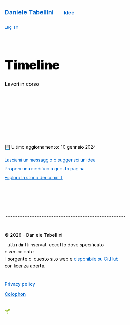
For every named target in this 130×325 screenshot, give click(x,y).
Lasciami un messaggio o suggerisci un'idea (50, 159)
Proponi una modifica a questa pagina (45, 168)
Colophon (15, 294)
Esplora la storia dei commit (33, 177)
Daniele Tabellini (29, 12)
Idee (69, 12)
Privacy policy (20, 284)
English (11, 27)
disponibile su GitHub (96, 259)
